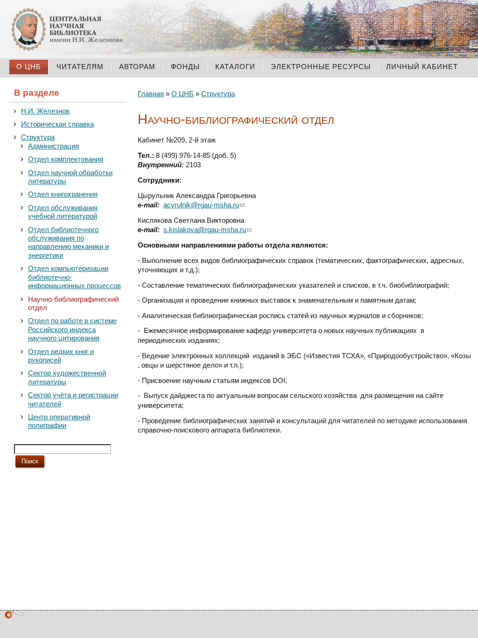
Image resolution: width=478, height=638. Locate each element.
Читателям (80, 67)
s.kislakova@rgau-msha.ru (204, 230)
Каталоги (235, 67)
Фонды (185, 67)
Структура (38, 137)
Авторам (137, 67)
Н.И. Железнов (45, 111)
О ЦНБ (28, 67)
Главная (151, 94)
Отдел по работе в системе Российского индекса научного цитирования (72, 329)
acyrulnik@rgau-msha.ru (201, 205)
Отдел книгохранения (63, 194)
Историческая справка (57, 124)
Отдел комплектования (65, 159)
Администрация (53, 146)
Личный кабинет (422, 67)
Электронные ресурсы (321, 67)
